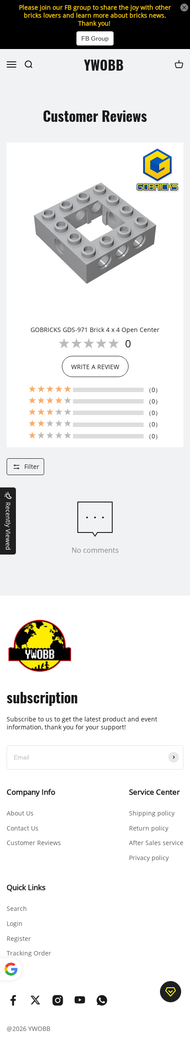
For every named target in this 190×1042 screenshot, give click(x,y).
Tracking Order (29, 953)
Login (15, 923)
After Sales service (156, 842)
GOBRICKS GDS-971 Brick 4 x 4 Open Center (95, 330)
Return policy (148, 828)
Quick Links (26, 887)
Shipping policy (152, 813)
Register (19, 938)
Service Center (154, 792)
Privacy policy (149, 857)
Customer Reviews (34, 842)
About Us (20, 813)
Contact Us (22, 828)
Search (17, 908)
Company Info (31, 792)
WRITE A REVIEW (95, 366)
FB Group (95, 38)
